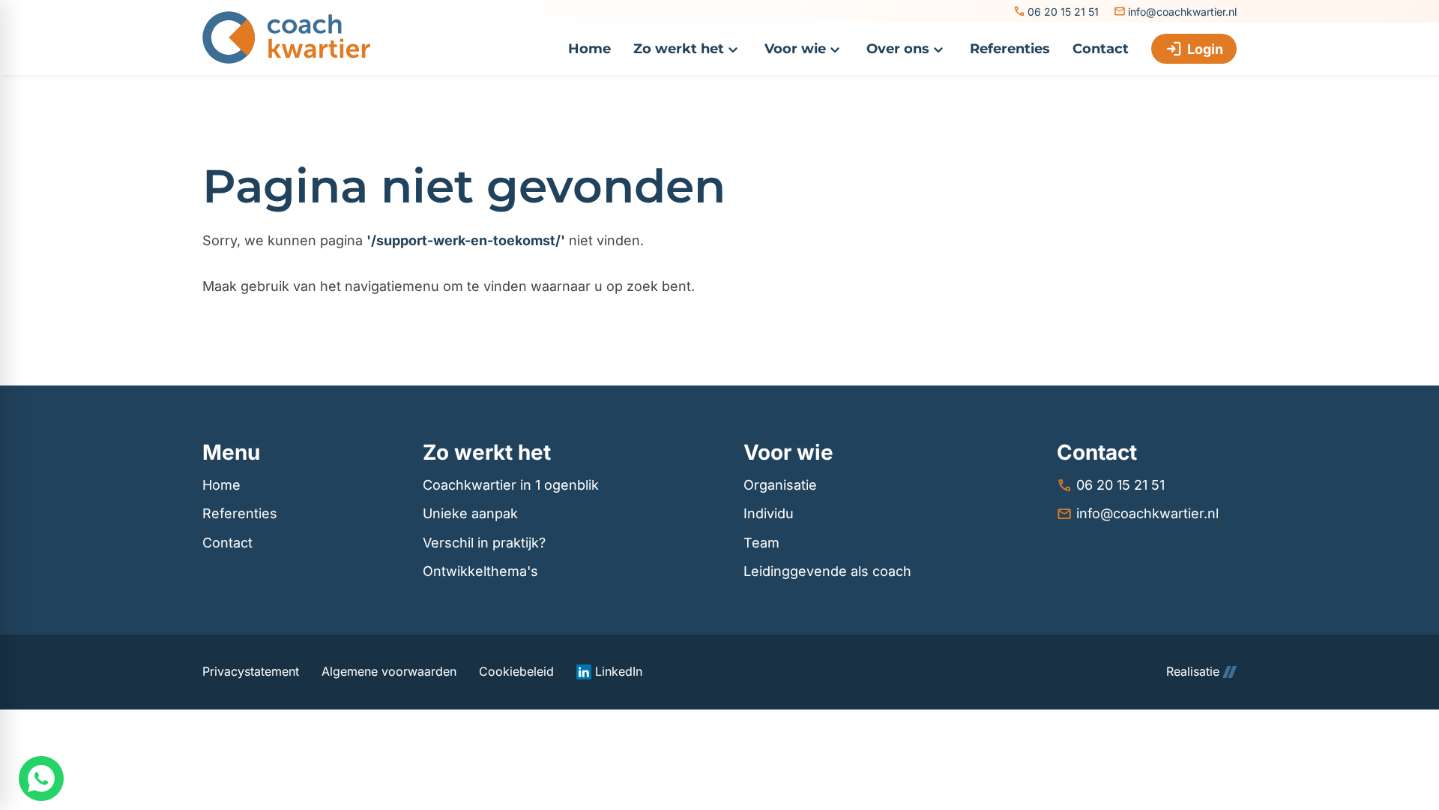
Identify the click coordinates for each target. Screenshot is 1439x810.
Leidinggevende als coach (827, 571)
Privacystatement (250, 671)
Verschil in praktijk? (484, 542)
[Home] (286, 37)
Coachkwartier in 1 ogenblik (511, 485)
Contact (227, 542)
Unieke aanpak (470, 513)
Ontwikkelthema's (480, 571)
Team (761, 542)
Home (221, 485)
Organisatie (780, 485)
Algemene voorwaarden (389, 671)
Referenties (239, 513)
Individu (768, 513)
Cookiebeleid (516, 671)
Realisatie (1192, 671)
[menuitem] (589, 49)
